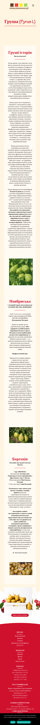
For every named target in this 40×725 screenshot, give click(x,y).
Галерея (20, 641)
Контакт (20, 638)
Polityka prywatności (24, 722)
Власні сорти (20, 661)
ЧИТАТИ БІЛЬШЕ (21, 553)
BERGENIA (20, 645)
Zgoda (13, 722)
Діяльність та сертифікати (20, 643)
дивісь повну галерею (20, 615)
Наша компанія (20, 636)
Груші (20, 659)
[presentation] (4, 601)
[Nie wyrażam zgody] (38, 719)
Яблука (20, 657)
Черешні (20, 654)
